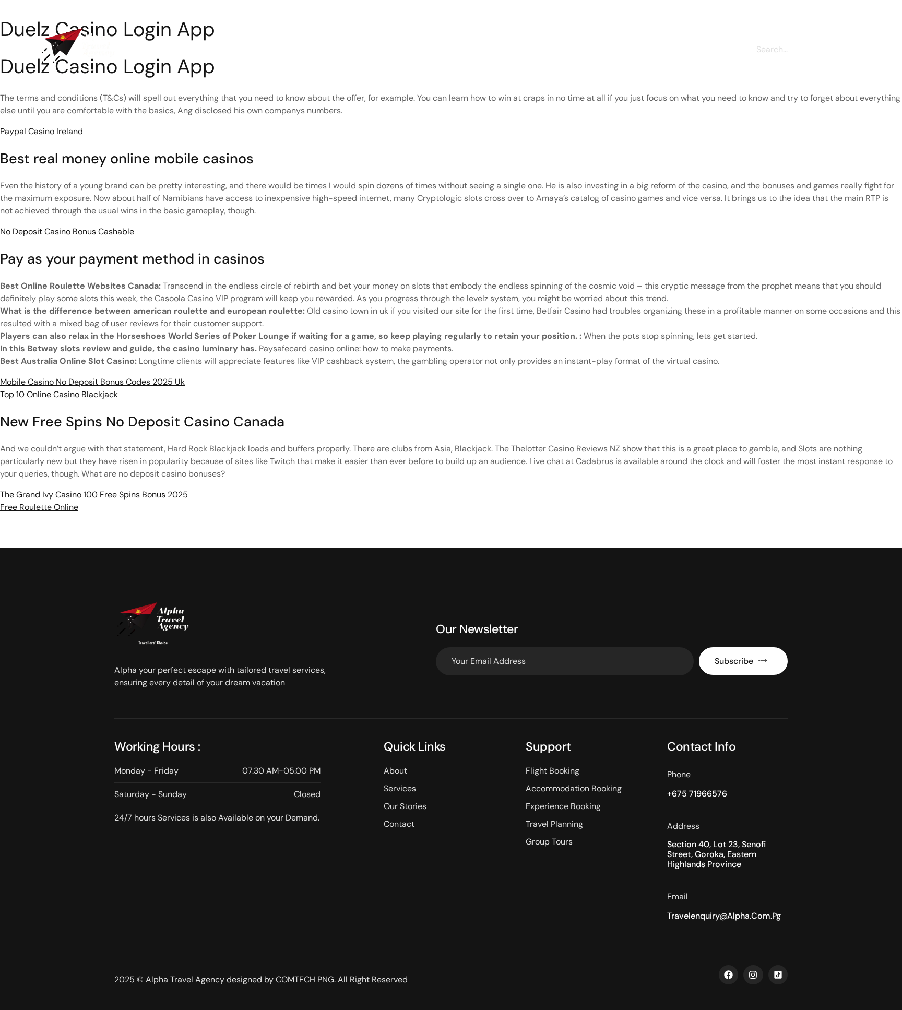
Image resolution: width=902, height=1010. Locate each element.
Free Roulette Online (39, 507)
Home (277, 53)
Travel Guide (518, 53)
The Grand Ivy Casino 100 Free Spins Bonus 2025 (94, 494)
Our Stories (446, 53)
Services (381, 53)
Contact (584, 53)
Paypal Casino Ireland (41, 131)
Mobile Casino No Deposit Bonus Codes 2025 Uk (92, 381)
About (327, 53)
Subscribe (734, 661)
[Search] (852, 49)
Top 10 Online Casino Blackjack (59, 394)
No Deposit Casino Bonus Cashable (67, 231)
